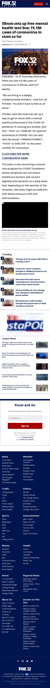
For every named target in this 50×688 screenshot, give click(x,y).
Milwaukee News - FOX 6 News (30, 580)
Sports (5, 515)
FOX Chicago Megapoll (7, 478)
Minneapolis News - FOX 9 (31, 590)
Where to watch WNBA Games (29, 642)
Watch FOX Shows (30, 533)
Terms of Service (27, 439)
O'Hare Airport (7, 504)
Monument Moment (10, 590)
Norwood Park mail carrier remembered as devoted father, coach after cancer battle (30, 282)
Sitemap (5, 632)
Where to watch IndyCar (29, 623)
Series (5, 575)
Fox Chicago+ (28, 525)
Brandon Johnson (30, 506)
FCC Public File (7, 626)
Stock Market (7, 569)
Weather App (28, 474)
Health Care (27, 560)
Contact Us (6, 612)
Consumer (6, 552)
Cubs (4, 528)
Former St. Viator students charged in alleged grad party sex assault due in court (31, 271)
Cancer (26, 549)
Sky (3, 536)
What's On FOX (29, 522)
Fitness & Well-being (31, 558)
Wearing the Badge (9, 585)
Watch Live (38, 4)
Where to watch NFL (31, 606)
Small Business (8, 566)
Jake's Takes (28, 519)
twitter (27, 661)
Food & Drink (28, 528)
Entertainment (31, 515)
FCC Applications (8, 629)
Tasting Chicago (8, 587)
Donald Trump (28, 501)
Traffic (5, 488)
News (5, 456)
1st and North (7, 579)
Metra (4, 501)
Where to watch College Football (29, 610)
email (32, 661)
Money (5, 545)
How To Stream (8, 603)
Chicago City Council (31, 509)
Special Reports (8, 474)
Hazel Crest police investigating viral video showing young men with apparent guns (17, 355)
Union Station (7, 509)
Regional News (31, 575)
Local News (6, 460)
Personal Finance (8, 560)
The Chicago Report (31, 498)
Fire (3, 533)
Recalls (26, 563)
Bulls (4, 525)
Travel (4, 495)
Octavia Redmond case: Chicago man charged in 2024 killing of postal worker (30, 292)
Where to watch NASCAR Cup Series (30, 618)
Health (26, 545)
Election (26, 492)
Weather (28, 456)
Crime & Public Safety (10, 469)
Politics (27, 488)
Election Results (29, 495)
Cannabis (26, 555)
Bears (4, 519)
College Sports (7, 539)
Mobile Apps (7, 606)
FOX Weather (28, 479)
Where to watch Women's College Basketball (30, 636)
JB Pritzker (27, 504)
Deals (4, 555)
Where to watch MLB (31, 614)
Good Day (6, 471)
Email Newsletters (9, 609)
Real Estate (6, 563)
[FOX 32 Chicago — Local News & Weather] (9, 4)
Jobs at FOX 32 (8, 620)
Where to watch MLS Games (31, 647)
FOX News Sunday (9, 482)
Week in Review (8, 582)
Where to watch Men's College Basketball (29, 629)
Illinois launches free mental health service (19, 230)
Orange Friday (7, 593)
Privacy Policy (27, 437)
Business (5, 549)
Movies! (26, 531)
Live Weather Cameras (28, 461)
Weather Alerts (29, 465)
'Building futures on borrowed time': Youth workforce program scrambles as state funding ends (17, 387)
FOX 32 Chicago (7, 41)
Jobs (3, 558)
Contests (5, 614)
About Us (7, 599)
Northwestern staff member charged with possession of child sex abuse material (31, 303)
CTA (3, 498)
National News (8, 463)
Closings (26, 468)
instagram (23, 661)
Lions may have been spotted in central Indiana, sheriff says (17, 376)
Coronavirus (18, 41)
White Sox (6, 531)
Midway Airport (8, 506)
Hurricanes (27, 477)
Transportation (8, 492)
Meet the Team (8, 617)
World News (7, 466)
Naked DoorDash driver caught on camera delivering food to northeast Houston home (16, 366)
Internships (6, 623)
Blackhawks (6, 522)
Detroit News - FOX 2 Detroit (31, 585)
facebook (18, 661)
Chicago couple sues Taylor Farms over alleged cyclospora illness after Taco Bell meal (18, 344)
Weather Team (29, 471)
